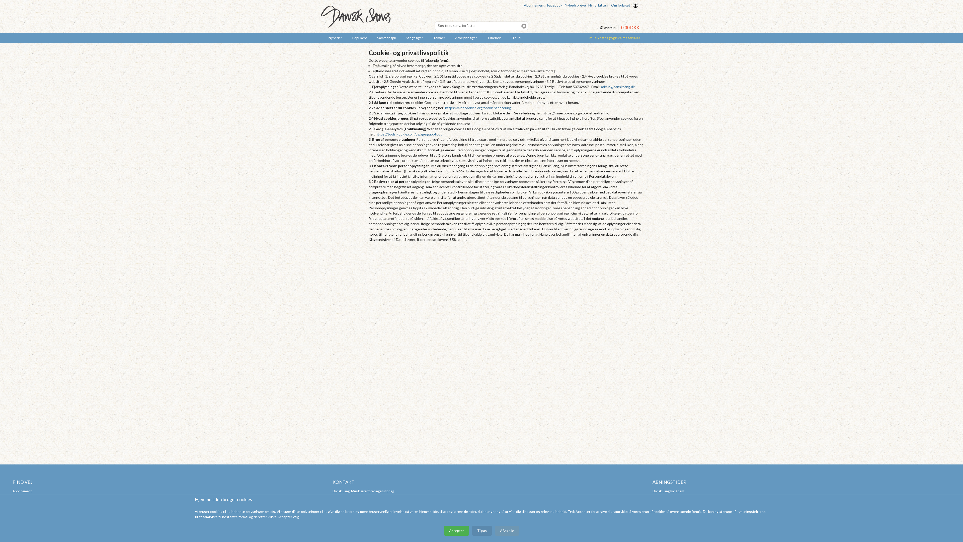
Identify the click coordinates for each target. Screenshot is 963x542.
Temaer (439, 38)
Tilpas (482, 530)
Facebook (554, 5)
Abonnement (534, 5)
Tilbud (516, 38)
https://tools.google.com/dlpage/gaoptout (409, 134)
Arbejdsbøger (466, 38)
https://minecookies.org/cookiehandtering (478, 108)
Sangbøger (414, 38)
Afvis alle (507, 530)
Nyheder (335, 38)
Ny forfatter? (598, 5)
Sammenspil (386, 38)
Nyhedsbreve (575, 5)
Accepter (456, 530)
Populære (359, 38)
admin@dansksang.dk (618, 87)
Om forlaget (620, 5)
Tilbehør (494, 38)
